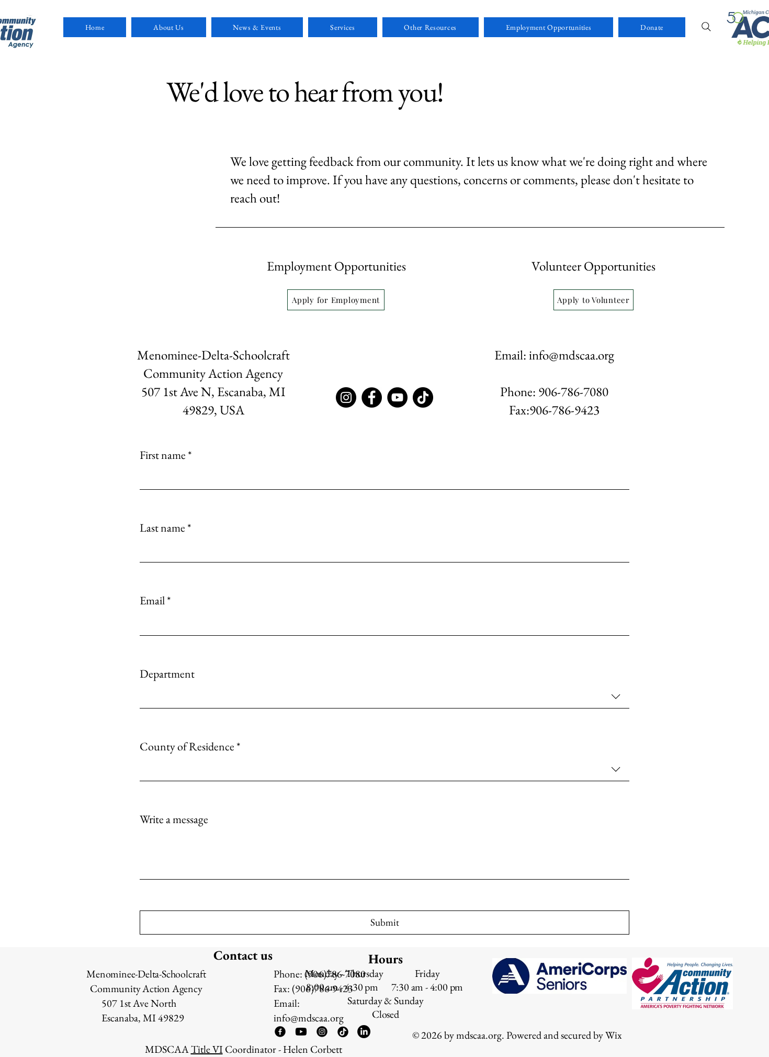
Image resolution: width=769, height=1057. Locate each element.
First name (165, 455)
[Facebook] (371, 397)
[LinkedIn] (363, 1031)
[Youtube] (301, 1031)
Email (155, 600)
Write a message (174, 819)
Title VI (207, 1049)
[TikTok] (423, 397)
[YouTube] (397, 397)
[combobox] (384, 697)
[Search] (706, 27)
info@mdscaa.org (571, 354)
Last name (165, 528)
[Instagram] (346, 397)
